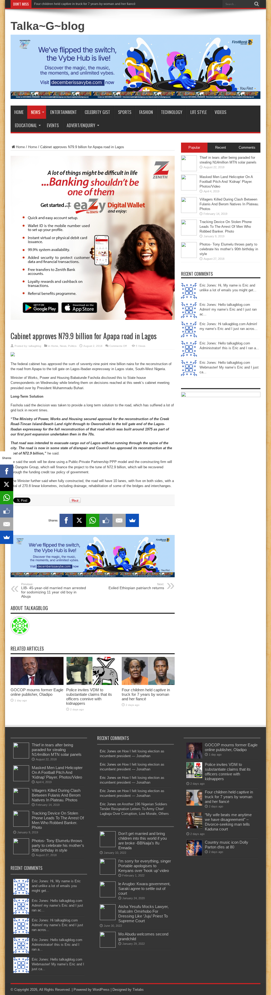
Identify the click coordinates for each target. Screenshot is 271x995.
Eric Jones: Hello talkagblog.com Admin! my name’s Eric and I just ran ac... (228, 309)
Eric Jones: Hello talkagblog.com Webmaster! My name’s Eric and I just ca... (229, 367)
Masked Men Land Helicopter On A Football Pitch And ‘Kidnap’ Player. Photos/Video (226, 181)
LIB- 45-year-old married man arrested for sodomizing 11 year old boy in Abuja (53, 590)
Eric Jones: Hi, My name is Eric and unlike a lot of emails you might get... (56, 886)
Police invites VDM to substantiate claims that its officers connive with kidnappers (89, 697)
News (35, 112)
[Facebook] (66, 520)
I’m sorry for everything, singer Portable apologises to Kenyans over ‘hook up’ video (144, 866)
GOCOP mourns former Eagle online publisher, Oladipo (37, 692)
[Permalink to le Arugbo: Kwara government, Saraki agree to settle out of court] (108, 896)
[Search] (256, 4)
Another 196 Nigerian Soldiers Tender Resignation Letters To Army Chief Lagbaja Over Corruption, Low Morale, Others (134, 809)
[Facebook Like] (105, 520)
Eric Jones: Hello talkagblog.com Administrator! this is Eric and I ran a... (57, 944)
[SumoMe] (132, 520)
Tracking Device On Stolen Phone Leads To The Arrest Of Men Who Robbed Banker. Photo (226, 226)
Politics (72, 345)
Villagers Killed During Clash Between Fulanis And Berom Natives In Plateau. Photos (229, 204)
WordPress (101, 990)
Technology (171, 112)
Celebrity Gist (97, 112)
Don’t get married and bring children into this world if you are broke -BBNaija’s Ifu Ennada (142, 840)
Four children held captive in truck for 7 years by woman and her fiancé (85, 4)
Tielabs (138, 990)
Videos (220, 112)
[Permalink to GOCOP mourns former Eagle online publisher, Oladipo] (37, 684)
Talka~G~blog (48, 26)
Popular (194, 147)
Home (19, 112)
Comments (247, 147)
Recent (220, 147)
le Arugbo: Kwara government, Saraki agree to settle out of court (144, 889)
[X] (79, 520)
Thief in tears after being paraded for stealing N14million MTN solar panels (57, 750)
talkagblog (35, 345)
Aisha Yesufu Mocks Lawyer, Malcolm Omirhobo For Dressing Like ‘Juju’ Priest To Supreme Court (143, 913)
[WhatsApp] (92, 520)
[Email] (119, 520)
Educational (26, 125)
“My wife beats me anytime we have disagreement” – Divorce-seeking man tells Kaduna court (228, 821)
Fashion (146, 112)
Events (53, 125)
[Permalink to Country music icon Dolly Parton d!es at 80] (194, 855)
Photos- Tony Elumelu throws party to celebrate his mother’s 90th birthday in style (229, 249)
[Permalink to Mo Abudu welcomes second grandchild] (108, 946)
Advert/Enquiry (81, 125)
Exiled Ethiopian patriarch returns (136, 586)
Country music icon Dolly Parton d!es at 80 (226, 844)
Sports (124, 112)
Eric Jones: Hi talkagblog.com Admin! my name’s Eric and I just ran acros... (57, 925)
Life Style (198, 112)
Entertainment (63, 112)
